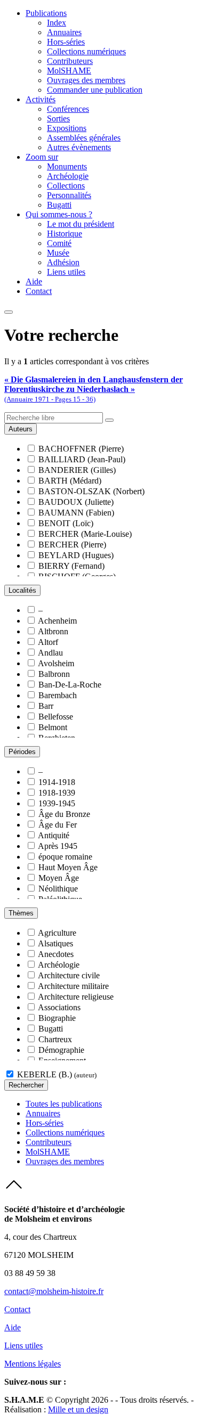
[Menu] (8, 312)
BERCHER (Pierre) (72, 544)
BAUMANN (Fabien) (76, 512)
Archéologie (68, 176)
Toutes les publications (64, 1103)
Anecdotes (56, 954)
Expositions (66, 128)
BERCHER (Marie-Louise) (85, 533)
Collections (66, 185)
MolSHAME (69, 70)
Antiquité (53, 835)
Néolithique (58, 888)
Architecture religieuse (76, 996)
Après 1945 (57, 845)
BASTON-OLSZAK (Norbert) (91, 491)
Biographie (57, 1018)
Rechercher (26, 1085)
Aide (34, 281)
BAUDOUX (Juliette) (76, 501)
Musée (58, 252)
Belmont (52, 727)
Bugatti (59, 204)
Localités (22, 590)
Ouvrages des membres (86, 80)
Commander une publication (94, 89)
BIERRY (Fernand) (71, 565)
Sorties (58, 118)
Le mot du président (80, 223)
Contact (39, 291)
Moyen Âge (58, 877)
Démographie (61, 1049)
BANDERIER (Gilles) (77, 470)
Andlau (50, 652)
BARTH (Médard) (69, 480)
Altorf (48, 642)
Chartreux (55, 1039)
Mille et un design (78, 1409)
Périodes (22, 752)
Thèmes (21, 913)
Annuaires (64, 32)
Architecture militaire (73, 986)
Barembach (57, 695)
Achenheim (57, 620)
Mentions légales (32, 1363)
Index (56, 22)
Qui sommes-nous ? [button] (59, 214)
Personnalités (69, 195)
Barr (45, 705)
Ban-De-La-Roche (69, 684)
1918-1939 (56, 792)
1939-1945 (56, 803)
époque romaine (65, 856)
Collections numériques (86, 51)
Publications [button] (46, 13)
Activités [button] (40, 99)
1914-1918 (56, 782)
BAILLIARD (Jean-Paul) (81, 459)
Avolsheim (56, 663)
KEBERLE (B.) (57, 1074)
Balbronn (54, 673)
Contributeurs (70, 61)
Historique (64, 233)
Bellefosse (55, 716)
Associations (59, 1007)
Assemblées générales (84, 137)
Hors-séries (66, 41)
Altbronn (53, 631)
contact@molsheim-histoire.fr (53, 1291)
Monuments (67, 166)
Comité (59, 243)
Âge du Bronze (64, 814)
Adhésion (63, 262)
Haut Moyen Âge (68, 867)
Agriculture (57, 932)
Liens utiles (66, 271)
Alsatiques (55, 943)
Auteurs (21, 429)
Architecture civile (69, 975)
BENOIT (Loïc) (65, 523)
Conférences (68, 108)
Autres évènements (79, 147)
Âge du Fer (57, 824)
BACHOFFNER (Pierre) (81, 448)
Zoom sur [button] (42, 156)
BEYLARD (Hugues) (76, 555)
